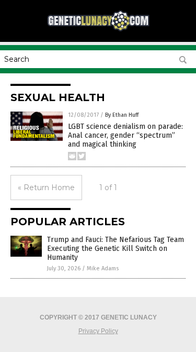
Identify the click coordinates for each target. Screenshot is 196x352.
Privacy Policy (98, 331)
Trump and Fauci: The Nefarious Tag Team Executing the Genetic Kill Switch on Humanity (115, 248)
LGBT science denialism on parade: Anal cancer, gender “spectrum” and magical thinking (125, 135)
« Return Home (46, 187)
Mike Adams (103, 268)
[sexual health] (98, 30)
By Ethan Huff (122, 115)
